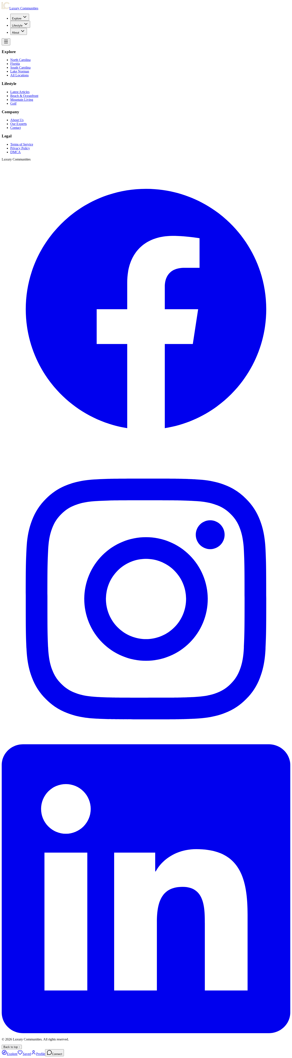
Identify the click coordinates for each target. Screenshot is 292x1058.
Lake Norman (19, 71)
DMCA (15, 152)
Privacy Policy (20, 148)
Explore (16, 18)
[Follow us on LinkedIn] (146, 1032)
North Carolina (20, 60)
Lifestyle (17, 25)
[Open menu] (6, 41)
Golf (13, 103)
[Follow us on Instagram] (146, 742)
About (15, 32)
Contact (15, 127)
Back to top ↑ (11, 1047)
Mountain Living (21, 99)
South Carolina (20, 67)
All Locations (19, 75)
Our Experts (18, 124)
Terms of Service (21, 144)
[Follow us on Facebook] (146, 452)
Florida (15, 63)
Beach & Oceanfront (24, 96)
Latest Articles (19, 92)
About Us (17, 120)
